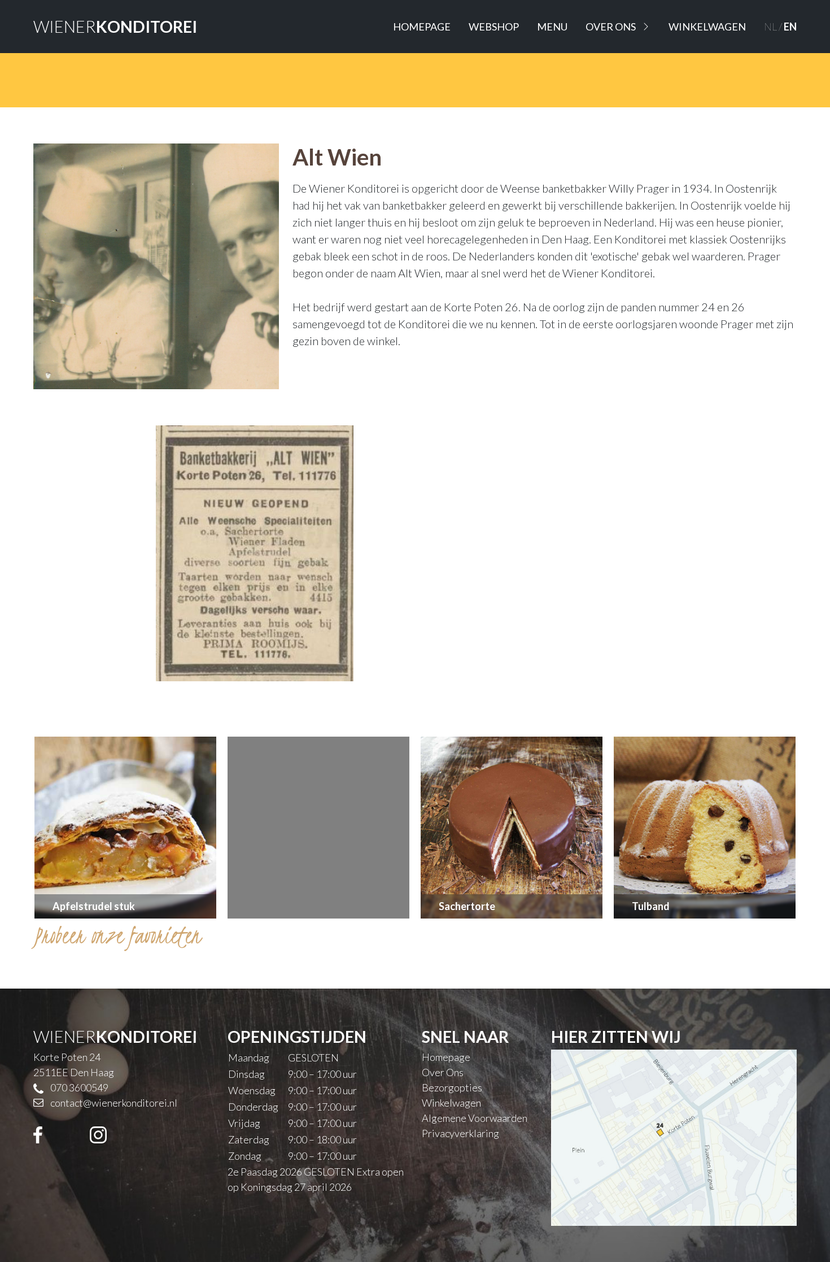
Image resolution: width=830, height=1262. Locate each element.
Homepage (422, 26)
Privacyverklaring (460, 1133)
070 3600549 (79, 1087)
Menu (552, 26)
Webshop (494, 26)
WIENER (115, 26)
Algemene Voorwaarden (474, 1118)
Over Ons (611, 26)
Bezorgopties (452, 1087)
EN (790, 26)
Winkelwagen (707, 26)
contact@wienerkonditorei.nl (113, 1102)
